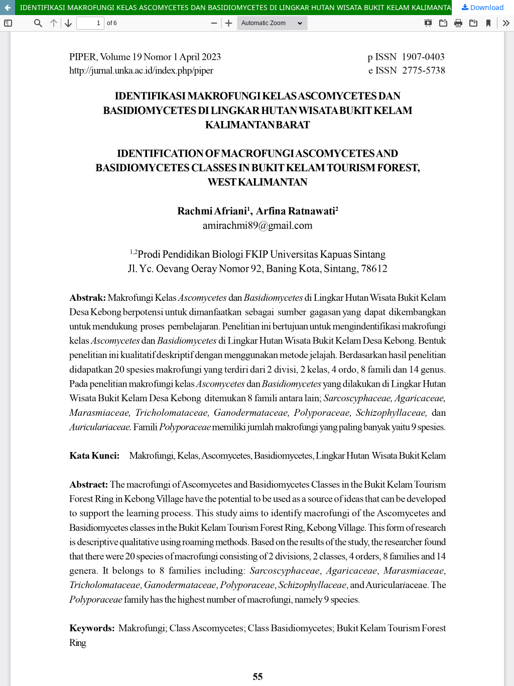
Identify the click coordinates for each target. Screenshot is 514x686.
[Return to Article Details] (7, 7)
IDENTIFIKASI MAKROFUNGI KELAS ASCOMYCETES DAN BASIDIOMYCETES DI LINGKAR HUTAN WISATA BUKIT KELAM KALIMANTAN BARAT (250, 7)
